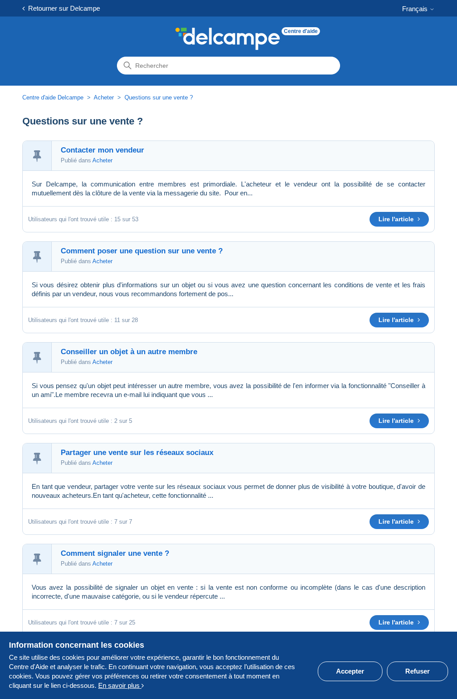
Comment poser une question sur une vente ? (142, 251)
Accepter (350, 671)
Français (415, 8)
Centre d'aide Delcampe (53, 97)
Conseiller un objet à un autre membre (129, 351)
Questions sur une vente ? (159, 97)
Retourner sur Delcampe (62, 8)
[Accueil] (227, 39)
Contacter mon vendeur (102, 150)
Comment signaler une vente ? (115, 553)
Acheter (104, 97)
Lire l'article (396, 219)
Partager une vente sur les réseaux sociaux (137, 452)
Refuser (417, 671)
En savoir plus (119, 685)
